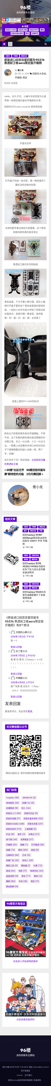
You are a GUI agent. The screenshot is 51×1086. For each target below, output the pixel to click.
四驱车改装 (22, 30)
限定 (25, 77)
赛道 (38, 876)
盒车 (25, 531)
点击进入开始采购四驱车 (25, 961)
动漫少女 (28, 802)
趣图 (42, 30)
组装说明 (12, 876)
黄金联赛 (12, 886)
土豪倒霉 (30, 829)
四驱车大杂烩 (11, 30)
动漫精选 (12, 808)
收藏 (10, 850)
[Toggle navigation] (10, 44)
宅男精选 (27, 839)
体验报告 (12, 802)
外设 (10, 834)
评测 (41, 531)
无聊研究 (35, 33)
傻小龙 (21, 70)
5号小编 (29, 547)
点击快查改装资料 (25, 1019)
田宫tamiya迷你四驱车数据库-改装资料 (24, 1080)
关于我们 (28, 1075)
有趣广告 (12, 860)
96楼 (25, 7)
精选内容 (33, 531)
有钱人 (27, 860)
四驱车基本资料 (17, 33)
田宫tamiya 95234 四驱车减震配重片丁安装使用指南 (34, 595)
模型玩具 (24, 56)
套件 (21, 834)
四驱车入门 (13, 813)
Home (20, 1075)
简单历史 (36, 870)
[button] (45, 44)
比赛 (37, 865)
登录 (30, 711)
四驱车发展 (13, 818)
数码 (27, 33)
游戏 (10, 870)
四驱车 (8, 56)
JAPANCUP (29, 797)
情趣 (24, 844)
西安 (26, 876)
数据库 (26, 559)
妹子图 (11, 839)
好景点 (34, 834)
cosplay (12, 797)
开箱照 (15, 56)
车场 (23, 881)
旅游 (35, 850)
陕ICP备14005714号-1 (11, 1067)
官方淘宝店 (25, 1070)
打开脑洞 (37, 844)
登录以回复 (16, 647)
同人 (26, 808)
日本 (26, 855)
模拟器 (25, 865)
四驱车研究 (33, 30)
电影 (23, 870)
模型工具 (12, 865)
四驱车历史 (31, 813)
